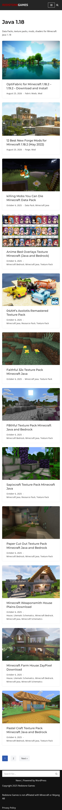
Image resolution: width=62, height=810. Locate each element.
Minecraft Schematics (31, 619)
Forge (27, 149)
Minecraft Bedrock (15, 264)
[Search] (57, 5)
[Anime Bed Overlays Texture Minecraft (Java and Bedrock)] (31, 230)
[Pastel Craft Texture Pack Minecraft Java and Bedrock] (31, 707)
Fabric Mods (31, 93)
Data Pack (29, 205)
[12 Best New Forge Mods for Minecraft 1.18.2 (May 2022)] (31, 119)
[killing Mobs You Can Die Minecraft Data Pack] (31, 175)
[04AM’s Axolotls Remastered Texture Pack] (31, 289)
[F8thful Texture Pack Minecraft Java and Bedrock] (31, 404)
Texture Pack (46, 264)
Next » (24, 758)
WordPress (40, 780)
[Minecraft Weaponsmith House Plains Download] (31, 581)
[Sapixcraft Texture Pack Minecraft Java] (31, 463)
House (9, 615)
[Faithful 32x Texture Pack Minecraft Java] (31, 348)
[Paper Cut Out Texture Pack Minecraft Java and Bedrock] (31, 522)
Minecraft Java (42, 205)
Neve (18, 780)
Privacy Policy (9, 807)
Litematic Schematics (24, 615)
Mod (40, 93)
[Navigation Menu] (51, 5)
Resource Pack (28, 323)
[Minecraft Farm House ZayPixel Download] (31, 644)
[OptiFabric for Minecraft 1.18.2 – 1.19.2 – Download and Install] (31, 60)
